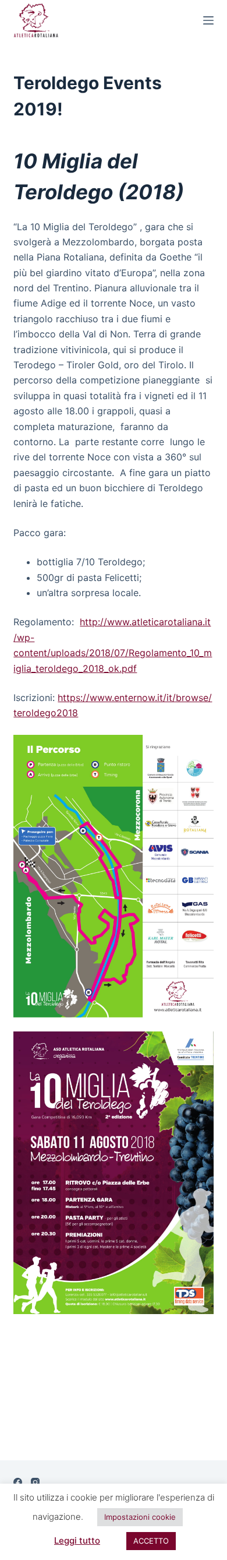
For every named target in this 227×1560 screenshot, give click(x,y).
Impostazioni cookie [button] (140, 1517)
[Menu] (208, 20)
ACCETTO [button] (151, 1540)
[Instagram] (35, 1482)
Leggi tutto (77, 1540)
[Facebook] (17, 1482)
